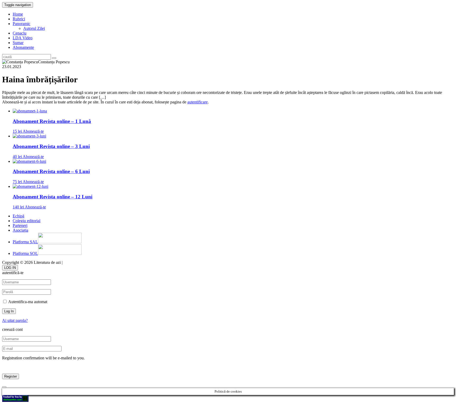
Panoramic (21, 23)
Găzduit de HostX (79, 262)
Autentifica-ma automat (27, 301)
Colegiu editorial (26, 220)
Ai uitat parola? (15, 320)
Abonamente (23, 47)
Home (18, 14)
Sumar (18, 42)
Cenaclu (19, 33)
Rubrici (19, 19)
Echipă (18, 216)
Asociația (20, 230)
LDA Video (22, 38)
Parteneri (20, 225)
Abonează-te (33, 131)
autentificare (197, 102)
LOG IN (10, 268)
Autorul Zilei (34, 28)
